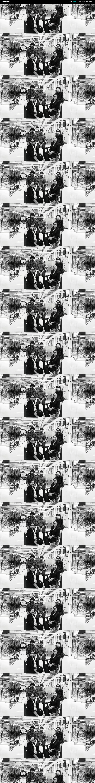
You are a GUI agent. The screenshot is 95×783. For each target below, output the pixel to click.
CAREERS (90, 1)
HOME (71, 1)
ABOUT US (75, 1)
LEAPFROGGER (85, 1)
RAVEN (80, 1)
